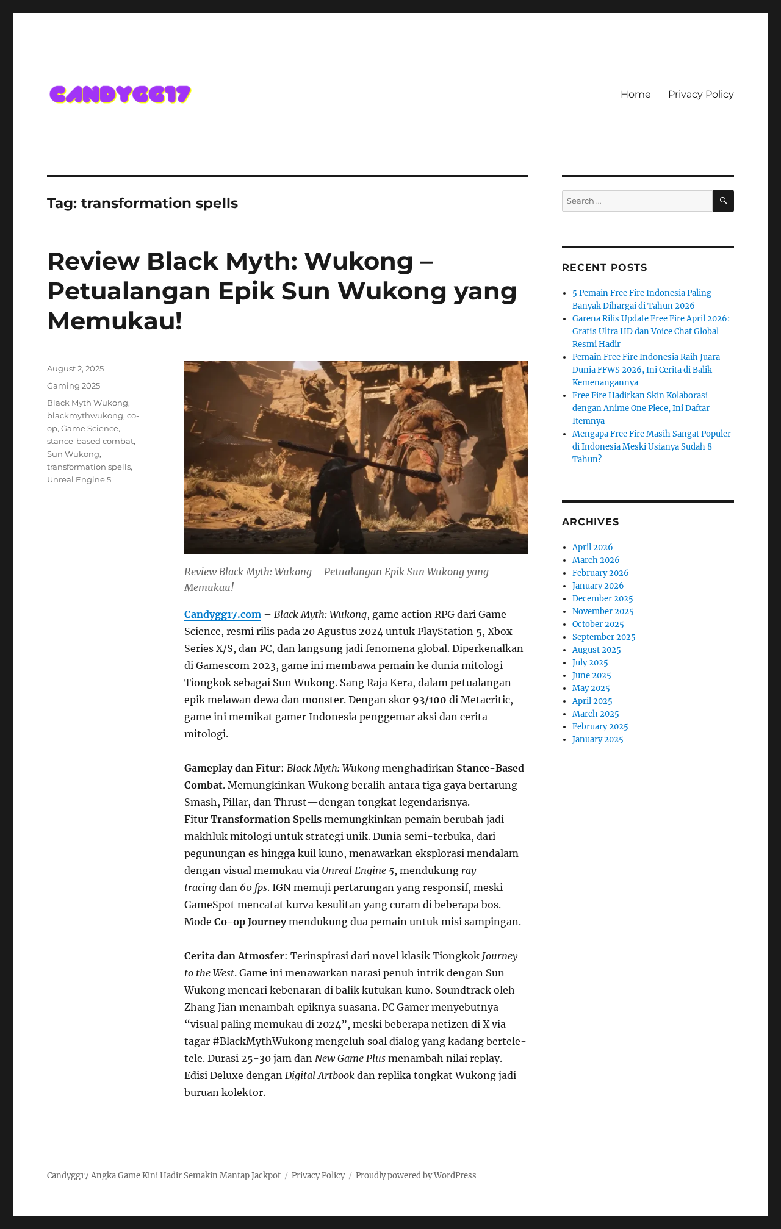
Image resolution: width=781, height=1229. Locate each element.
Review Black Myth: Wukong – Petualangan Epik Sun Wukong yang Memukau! (282, 290)
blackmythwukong (85, 415)
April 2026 (592, 547)
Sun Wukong (73, 454)
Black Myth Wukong (87, 402)
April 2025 (592, 701)
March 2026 (596, 560)
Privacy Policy (701, 94)
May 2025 (591, 688)
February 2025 (600, 727)
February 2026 (600, 573)
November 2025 (603, 611)
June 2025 (591, 675)
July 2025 (590, 662)
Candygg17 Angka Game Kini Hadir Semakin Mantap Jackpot (164, 1175)
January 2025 (598, 739)
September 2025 (604, 637)
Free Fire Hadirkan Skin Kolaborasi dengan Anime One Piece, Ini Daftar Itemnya (641, 408)
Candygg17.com (222, 614)
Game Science (89, 428)
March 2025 (595, 714)
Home (636, 94)
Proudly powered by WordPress (416, 1175)
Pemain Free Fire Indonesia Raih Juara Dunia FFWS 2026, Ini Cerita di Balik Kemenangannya (646, 370)
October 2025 (598, 624)
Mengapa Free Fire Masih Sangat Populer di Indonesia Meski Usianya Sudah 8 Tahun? (651, 447)
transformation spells (89, 466)
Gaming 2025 (73, 385)
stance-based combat (90, 441)
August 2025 (596, 650)
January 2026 (598, 586)
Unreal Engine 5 (79, 479)
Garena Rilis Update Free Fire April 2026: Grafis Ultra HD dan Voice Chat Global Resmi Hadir (651, 331)
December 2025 (602, 598)
